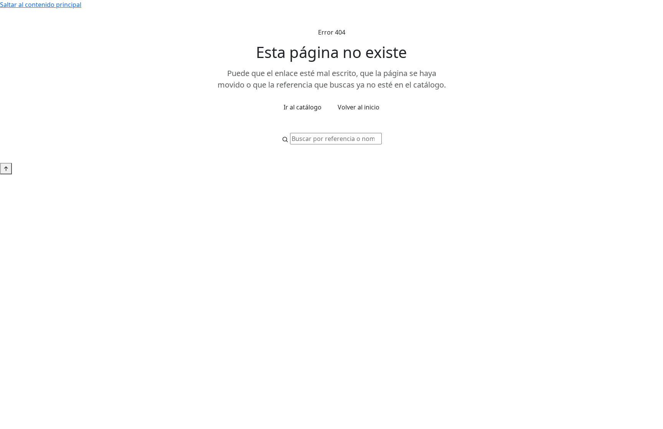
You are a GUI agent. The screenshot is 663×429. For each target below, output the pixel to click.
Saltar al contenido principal (40, 4)
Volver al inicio (358, 107)
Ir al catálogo (303, 107)
